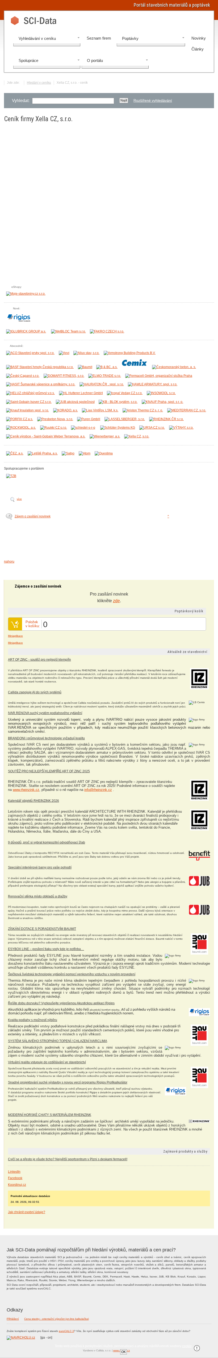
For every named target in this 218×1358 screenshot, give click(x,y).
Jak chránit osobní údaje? (26, 1212)
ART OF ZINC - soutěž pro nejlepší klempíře (39, 659)
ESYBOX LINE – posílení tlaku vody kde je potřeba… (46, 949)
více (19, 498)
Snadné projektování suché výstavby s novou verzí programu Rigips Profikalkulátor (67, 1082)
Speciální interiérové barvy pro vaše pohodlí (40, 867)
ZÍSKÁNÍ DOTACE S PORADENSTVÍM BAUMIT (42, 929)
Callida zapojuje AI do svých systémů (34, 692)
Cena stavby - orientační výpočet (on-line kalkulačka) (56, 1318)
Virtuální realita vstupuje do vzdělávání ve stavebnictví (47, 1062)
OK (123, 1352)
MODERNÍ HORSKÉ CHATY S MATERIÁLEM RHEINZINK (49, 1115)
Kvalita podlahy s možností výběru (32, 1020)
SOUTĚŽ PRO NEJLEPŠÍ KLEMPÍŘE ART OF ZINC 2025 (49, 771)
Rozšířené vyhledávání (152, 100)
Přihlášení (13, 1318)
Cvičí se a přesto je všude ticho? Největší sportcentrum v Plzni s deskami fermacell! (67, 1159)
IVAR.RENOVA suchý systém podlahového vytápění (45, 713)
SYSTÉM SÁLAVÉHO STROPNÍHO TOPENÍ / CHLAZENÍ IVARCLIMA (57, 1041)
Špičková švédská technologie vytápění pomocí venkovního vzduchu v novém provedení (71, 974)
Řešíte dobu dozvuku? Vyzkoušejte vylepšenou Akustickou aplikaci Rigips (61, 1003)
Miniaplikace (15, 635)
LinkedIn (14, 1172)
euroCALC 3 (66, 1331)
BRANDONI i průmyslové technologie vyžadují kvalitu (46, 738)
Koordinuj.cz (17, 1185)
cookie (187, 1346)
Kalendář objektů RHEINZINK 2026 (33, 801)
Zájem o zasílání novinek (33, 516)
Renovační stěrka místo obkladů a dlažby (37, 896)
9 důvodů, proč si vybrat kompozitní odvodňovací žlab (46, 842)
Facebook (15, 1178)
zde (116, 600)
